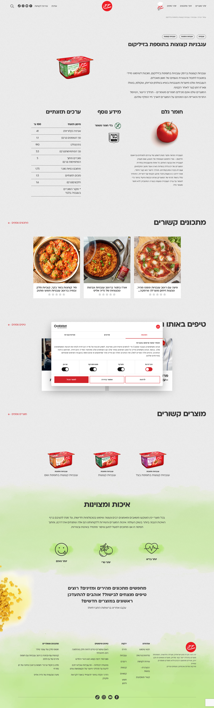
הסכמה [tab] (144, 335)
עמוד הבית (202, 17)
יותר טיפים (171, 6)
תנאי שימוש (144, 650)
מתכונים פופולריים (50, 644)
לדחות (142, 379)
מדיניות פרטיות (143, 656)
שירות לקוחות (41, 6)
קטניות (124, 668)
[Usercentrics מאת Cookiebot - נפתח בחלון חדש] (65, 327)
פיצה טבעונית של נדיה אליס (46, 675)
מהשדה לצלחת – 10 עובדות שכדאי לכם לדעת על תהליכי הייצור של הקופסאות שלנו (89, 667)
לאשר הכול (71, 379)
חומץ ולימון (124, 682)
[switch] (121, 369)
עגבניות (193, 17)
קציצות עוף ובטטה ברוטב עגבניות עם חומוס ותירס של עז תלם (39, 657)
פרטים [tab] (107, 335)
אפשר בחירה (107, 379)
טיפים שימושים (101, 644)
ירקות (124, 644)
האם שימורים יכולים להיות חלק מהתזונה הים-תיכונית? (90, 651)
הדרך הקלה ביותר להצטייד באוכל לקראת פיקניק (89, 677)
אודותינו (146, 644)
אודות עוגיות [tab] (69, 335)
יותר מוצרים (200, 6)
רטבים (124, 662)
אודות (54, 6)
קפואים (123, 674)
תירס (124, 650)
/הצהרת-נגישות (145, 669)
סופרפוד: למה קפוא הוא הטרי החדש (91, 659)
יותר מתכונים (186, 6)
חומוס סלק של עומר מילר (47, 650)
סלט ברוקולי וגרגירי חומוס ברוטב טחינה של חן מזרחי (38, 667)
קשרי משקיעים (143, 677)
